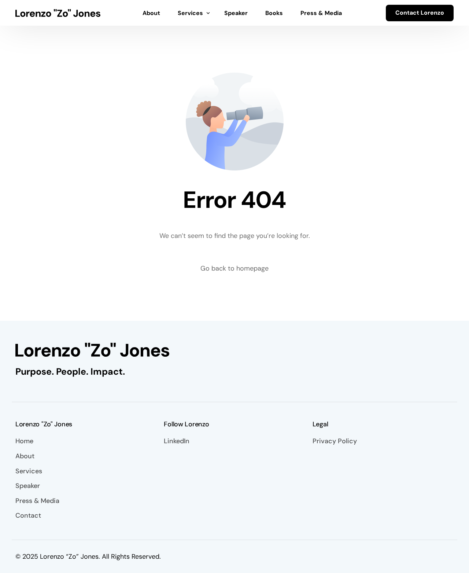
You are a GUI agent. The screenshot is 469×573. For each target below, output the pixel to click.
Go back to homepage (234, 268)
